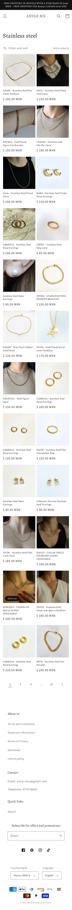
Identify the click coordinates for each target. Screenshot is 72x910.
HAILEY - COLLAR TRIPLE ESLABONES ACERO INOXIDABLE (50, 556)
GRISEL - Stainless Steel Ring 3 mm (48, 246)
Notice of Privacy (18, 741)
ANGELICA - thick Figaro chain (16, 400)
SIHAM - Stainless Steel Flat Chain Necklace (17, 92)
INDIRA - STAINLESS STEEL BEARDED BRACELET (51, 297)
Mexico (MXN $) (22, 875)
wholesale (14, 750)
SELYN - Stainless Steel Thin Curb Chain (17, 554)
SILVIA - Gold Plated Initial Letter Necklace (50, 349)
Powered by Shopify (43, 903)
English (49, 875)
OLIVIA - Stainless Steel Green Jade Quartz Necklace (51, 609)
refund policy (16, 758)
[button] (5, 16)
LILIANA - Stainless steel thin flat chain (49, 143)
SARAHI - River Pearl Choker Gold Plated (18, 349)
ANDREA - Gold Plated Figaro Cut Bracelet (14, 143)
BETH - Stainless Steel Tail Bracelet (50, 663)
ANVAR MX (31, 903)
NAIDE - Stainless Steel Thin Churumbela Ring (51, 451)
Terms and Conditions (21, 724)
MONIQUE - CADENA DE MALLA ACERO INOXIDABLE (16, 610)
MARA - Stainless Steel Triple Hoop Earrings (51, 195)
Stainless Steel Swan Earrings (13, 297)
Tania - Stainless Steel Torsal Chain (18, 195)
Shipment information (21, 732)
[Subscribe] (60, 836)
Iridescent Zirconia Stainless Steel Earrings (51, 503)
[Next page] (62, 684)
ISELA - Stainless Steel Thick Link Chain (51, 92)
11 (51, 684)
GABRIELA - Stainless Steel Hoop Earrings (17, 246)
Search (12, 811)
